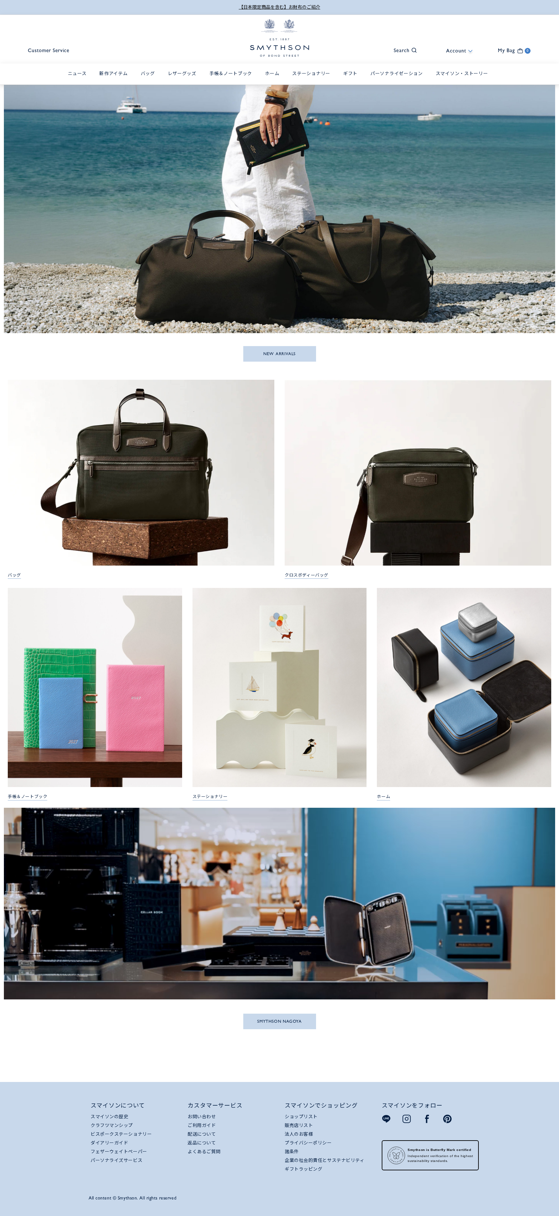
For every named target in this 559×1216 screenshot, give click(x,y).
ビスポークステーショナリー (121, 1134)
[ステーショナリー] (312, 80)
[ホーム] (273, 80)
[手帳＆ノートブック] (232, 80)
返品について (202, 1142)
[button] (402, 49)
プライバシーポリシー (308, 1142)
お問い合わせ (202, 1116)
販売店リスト (299, 1125)
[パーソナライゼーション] (398, 80)
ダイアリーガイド (109, 1142)
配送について (202, 1134)
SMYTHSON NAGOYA (279, 1021)
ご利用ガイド (202, 1125)
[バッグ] (149, 80)
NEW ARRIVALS (279, 353)
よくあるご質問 (204, 1151)
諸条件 (292, 1151)
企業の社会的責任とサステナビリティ (325, 1160)
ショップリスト (301, 1116)
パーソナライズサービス (116, 1160)
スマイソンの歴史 (109, 1116)
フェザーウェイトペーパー (119, 1151)
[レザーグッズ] (183, 80)
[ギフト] (352, 80)
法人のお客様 (299, 1134)
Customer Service (49, 50)
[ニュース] (79, 80)
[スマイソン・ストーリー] (463, 80)
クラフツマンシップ (112, 1125)
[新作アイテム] (115, 80)
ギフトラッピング (303, 1169)
